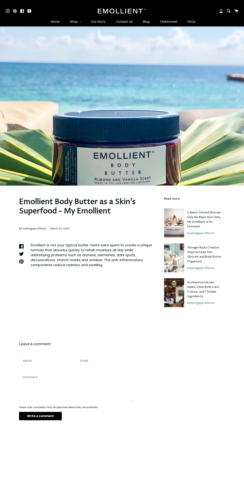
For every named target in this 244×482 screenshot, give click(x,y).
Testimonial (168, 21)
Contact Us (124, 21)
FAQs (191, 21)
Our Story (98, 21)
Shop (74, 21)
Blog (146, 21)
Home (55, 21)
